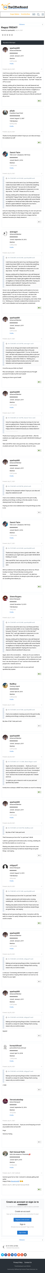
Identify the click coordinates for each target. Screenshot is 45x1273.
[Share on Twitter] (2, 1254)
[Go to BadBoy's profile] (5, 685)
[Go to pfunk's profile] (5, 112)
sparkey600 (11, 30)
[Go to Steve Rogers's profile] (5, 598)
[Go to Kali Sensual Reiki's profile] (5, 1153)
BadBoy (13, 684)
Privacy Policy (18, 1262)
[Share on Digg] (12, 1254)
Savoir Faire (15, 152)
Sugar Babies (12, 14)
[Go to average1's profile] (5, 233)
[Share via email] (25, 1254)
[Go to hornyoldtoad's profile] (5, 1047)
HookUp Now (23, 14)
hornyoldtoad (16, 1046)
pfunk (12, 111)
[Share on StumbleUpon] (22, 1254)
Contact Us (28, 1262)
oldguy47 (14, 865)
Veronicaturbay (16, 1100)
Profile (12, 63)
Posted (9, 69)
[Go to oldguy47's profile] (5, 867)
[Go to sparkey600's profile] (5, 49)
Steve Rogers (15, 596)
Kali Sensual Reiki (17, 1152)
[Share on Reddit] (18, 1254)
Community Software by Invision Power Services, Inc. (22, 1269)
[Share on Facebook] (5, 1254)
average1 (14, 232)
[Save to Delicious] (15, 1254)
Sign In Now (22, 1232)
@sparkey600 (15, 1181)
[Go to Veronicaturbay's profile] (5, 1101)
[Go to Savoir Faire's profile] (5, 154)
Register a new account (22, 1219)
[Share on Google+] (9, 1254)
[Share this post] (41, 69)
